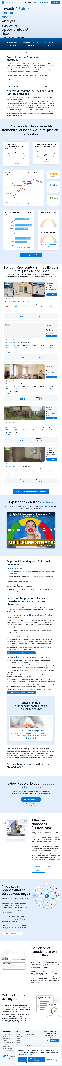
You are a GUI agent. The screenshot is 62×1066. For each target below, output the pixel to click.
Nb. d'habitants (17, 304)
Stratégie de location (30, 1034)
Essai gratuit (55, 2)
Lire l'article (31, 738)
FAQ (17, 1046)
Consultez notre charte (27, 1054)
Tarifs (34, 2)
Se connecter (44, 2)
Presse (17, 1044)
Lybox (8, 52)
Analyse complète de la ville (30, 255)
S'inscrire (54, 1040)
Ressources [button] (26, 2)
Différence (7, 304)
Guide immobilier (29, 1036)
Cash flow (22, 315)
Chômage (16, 308)
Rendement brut (39, 315)
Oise (33, 52)
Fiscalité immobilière (30, 1041)
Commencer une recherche (13, 933)
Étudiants (42, 304)
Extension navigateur (8, 1034)
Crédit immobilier (29, 1045)
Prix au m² (51, 304)
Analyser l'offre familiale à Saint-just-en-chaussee (21, 692)
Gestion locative (29, 1038)
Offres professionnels (8, 1050)
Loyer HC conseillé (8, 308)
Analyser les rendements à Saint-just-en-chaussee (21, 653)
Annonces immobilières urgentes (43, 866)
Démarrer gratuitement (31, 799)
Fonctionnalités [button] (15, 2)
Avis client (18, 1038)
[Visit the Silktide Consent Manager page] (56, 1059)
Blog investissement (7, 1048)
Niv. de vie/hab (26, 304)
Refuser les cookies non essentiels (36, 1059)
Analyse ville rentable (16, 52)
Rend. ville (33, 304)
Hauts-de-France (27, 52)
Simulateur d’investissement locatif (7, 1038)
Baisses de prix (38, 870)
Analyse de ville (6, 1046)
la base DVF (40, 964)
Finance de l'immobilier (30, 1043)
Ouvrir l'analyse (52, 294)
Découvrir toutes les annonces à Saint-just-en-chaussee (31, 491)
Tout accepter (22, 1059)
